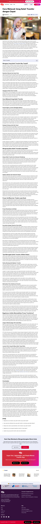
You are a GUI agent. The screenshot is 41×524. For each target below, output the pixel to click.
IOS (23, 370)
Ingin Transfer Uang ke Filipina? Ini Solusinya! (37, 474)
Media (11, 4)
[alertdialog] (20, 1)
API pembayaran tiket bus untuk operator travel (22, 474)
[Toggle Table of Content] (36, 60)
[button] (32, 14)
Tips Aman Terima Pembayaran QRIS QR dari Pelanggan (7, 474)
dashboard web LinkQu (24, 371)
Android (17, 370)
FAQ (14, 4)
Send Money (7, 4)
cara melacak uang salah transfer (20, 43)
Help (22, 514)
